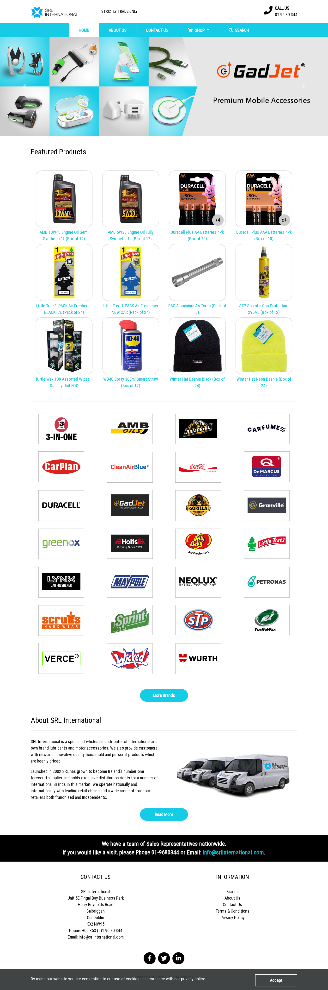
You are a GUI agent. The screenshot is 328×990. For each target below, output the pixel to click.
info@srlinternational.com (233, 852)
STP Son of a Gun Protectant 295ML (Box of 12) (264, 309)
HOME (84, 30)
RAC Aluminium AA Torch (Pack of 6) (197, 309)
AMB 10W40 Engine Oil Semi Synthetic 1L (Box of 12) (64, 235)
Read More (164, 814)
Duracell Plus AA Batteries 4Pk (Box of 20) (197, 235)
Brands (232, 891)
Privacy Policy (232, 917)
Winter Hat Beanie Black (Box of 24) (197, 382)
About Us (232, 898)
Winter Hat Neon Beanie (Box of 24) (264, 382)
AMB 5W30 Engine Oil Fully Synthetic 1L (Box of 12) (131, 235)
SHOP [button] (200, 30)
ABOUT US (118, 30)
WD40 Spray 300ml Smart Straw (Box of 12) (130, 382)
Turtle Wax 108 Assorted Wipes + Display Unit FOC (64, 382)
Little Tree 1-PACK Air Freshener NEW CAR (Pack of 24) (130, 309)
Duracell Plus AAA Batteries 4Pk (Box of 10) (264, 235)
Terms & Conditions (232, 911)
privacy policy (193, 978)
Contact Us (232, 904)
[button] (24, 86)
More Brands (164, 695)
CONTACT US (157, 30)
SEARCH (241, 30)
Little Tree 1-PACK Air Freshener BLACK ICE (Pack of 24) (64, 309)
